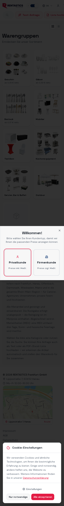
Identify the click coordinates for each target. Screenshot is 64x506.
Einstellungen (34, 489)
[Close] (59, 230)
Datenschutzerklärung (36, 477)
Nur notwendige (18, 497)
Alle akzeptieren (42, 497)
